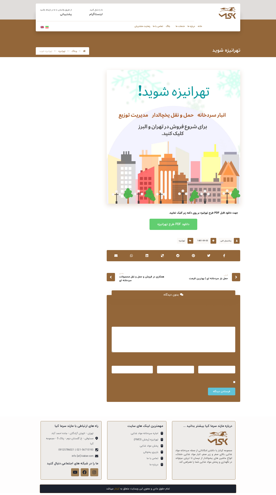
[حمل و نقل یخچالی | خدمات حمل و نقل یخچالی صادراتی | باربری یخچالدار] (227, 13)
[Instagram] (94, 472)
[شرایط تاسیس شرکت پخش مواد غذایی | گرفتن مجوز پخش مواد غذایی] (87, 169)
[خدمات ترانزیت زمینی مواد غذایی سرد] (87, 189)
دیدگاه (230, 322)
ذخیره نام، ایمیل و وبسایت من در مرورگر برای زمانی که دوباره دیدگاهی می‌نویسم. (187, 382)
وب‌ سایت (147, 361)
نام (232, 361)
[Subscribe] (45, 258)
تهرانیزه (182, 241)
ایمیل (190, 361)
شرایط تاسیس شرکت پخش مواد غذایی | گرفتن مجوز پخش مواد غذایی (60, 169)
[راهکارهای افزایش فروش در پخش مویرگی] (87, 205)
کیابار (116, 489)
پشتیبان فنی (225, 241)
